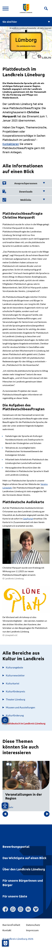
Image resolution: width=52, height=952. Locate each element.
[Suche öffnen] (46, 8)
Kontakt (6, 930)
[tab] (23, 183)
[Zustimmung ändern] (5, 943)
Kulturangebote (14, 667)
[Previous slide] (5, 814)
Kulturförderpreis (15, 691)
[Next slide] (47, 814)
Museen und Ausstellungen (20, 707)
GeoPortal (28, 518)
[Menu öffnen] (5, 8)
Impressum (32, 930)
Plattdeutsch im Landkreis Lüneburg (25, 723)
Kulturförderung (15, 715)
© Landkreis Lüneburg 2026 (17, 938)
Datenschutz (33, 924)
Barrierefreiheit (11, 924)
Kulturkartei (12, 683)
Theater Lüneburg (15, 699)
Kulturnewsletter (15, 675)
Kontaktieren (10, 143)
